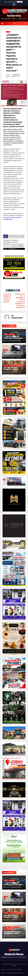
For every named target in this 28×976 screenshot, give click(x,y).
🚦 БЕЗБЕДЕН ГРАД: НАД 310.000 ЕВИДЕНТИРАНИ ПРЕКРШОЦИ (13, 354)
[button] (25, 23)
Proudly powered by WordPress (9, 964)
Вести (8, 31)
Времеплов (11, 927)
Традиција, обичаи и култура (15, 365)
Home (2, 969)
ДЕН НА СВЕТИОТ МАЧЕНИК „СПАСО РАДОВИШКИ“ (10, 369)
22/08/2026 (8, 887)
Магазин (18, 927)
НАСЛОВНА (9, 972)
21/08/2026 (8, 919)
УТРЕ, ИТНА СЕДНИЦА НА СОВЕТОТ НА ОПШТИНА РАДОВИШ (7, 298)
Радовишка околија (8, 929)
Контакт (20, 969)
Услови (21, 246)
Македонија (11, 334)
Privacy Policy (8, 969)
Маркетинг (3, 972)
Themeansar (14, 965)
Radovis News (14, 15)
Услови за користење (19, 972)
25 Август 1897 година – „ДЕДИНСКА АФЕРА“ (13, 932)
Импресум (14, 969)
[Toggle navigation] (14, 23)
